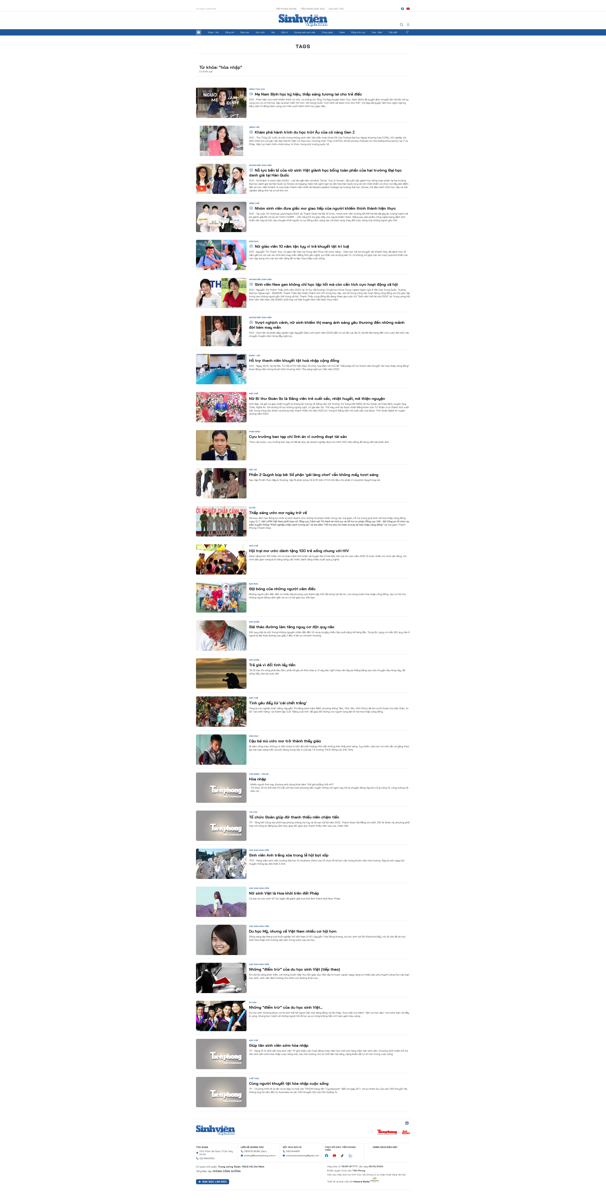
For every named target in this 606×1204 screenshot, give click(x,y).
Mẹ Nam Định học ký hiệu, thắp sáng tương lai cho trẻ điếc (308, 94)
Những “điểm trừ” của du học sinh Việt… (286, 1007)
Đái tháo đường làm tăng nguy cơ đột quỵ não (291, 626)
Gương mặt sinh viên (304, 32)
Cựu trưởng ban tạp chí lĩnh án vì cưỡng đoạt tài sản (298, 436)
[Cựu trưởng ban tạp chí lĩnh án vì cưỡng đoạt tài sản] (221, 445)
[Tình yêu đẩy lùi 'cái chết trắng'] (221, 711)
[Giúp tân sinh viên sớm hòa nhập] (221, 1054)
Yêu (273, 32)
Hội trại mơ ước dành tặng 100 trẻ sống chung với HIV (299, 550)
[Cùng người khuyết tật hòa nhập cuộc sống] (221, 1092)
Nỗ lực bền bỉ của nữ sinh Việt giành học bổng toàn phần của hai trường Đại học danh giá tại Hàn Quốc (325, 172)
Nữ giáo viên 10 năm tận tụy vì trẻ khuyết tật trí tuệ (301, 246)
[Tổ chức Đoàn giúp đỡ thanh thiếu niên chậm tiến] (221, 826)
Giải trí (284, 32)
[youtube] (408, 8)
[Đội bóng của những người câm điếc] (221, 597)
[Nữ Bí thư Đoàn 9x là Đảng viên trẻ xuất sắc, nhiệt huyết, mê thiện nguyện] (221, 407)
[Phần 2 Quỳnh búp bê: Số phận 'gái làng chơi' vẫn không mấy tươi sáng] (221, 483)
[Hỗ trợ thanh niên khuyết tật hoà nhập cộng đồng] (221, 369)
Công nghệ (327, 32)
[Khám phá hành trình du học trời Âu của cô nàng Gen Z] (221, 141)
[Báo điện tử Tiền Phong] (387, 1132)
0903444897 (293, 1151)
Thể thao (254, 1078)
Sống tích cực (358, 32)
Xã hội (252, 507)
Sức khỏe (254, 622)
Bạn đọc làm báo (214, 1181)
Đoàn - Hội (213, 32)
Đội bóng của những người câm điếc (282, 588)
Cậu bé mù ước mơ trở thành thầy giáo (285, 741)
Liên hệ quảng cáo (252, 1147)
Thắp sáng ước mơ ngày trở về (278, 512)
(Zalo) (264, 1151)
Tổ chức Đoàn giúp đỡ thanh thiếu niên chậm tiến (294, 817)
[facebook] (402, 8)
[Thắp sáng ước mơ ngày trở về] (221, 521)
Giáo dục (244, 32)
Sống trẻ (229, 32)
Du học (253, 1002)
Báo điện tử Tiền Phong (303, 20)
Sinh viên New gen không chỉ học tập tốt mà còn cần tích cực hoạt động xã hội (326, 284)
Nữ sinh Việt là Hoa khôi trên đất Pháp (284, 893)
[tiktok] (343, 1156)
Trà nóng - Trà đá (259, 774)
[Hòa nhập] (221, 788)
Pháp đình (254, 431)
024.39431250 (206, 1158)
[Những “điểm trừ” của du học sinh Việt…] (221, 1016)
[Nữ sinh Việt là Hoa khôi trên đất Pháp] (221, 902)
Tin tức (253, 812)
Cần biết (393, 32)
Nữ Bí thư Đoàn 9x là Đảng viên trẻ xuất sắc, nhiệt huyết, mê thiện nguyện (317, 398)
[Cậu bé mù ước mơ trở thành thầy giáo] (221, 749)
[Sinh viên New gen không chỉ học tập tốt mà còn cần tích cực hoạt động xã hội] (221, 293)
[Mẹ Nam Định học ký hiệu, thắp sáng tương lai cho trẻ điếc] (221, 103)
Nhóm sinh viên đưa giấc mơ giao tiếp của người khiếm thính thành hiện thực (325, 208)
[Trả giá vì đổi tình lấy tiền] (221, 673)
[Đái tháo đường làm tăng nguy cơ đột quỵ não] (221, 635)
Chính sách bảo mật (385, 1147)
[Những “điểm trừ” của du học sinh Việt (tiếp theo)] (221, 978)
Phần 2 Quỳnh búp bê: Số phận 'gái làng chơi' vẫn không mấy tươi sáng (313, 474)
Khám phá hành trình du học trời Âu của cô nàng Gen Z (304, 132)
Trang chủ (198, 32)
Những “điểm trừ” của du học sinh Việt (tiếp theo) (294, 969)
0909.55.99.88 (252, 1151)
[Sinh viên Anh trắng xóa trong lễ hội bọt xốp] (221, 864)
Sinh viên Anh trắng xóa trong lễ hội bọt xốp (288, 855)
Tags (303, 46)
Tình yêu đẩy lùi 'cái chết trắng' (278, 703)
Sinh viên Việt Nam (215, 1130)
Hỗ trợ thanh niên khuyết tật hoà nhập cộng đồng (294, 360)
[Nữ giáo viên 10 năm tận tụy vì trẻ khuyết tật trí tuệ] (221, 255)
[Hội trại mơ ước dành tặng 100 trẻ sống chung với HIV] (221, 559)
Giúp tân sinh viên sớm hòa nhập (278, 1045)
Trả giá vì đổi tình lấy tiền (272, 664)
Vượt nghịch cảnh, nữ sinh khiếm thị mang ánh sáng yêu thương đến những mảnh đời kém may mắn (326, 325)
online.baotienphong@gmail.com (302, 1155)
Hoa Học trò (336, 8)
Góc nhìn (260, 32)
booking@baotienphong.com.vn (260, 1155)
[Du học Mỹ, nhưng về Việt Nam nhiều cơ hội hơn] (221, 940)
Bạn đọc (253, 584)
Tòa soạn (202, 1147)
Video (342, 32)
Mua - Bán (377, 32)
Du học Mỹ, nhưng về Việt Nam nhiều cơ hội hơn (292, 931)
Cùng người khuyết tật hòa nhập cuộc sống (289, 1083)
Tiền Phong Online (286, 8)
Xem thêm (407, 32)
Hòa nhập (257, 779)
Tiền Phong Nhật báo (312, 8)
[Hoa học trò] (406, 1132)
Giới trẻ (253, 393)
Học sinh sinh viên (259, 850)
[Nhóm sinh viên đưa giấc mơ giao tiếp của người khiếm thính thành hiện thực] (221, 217)
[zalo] (352, 1156)
